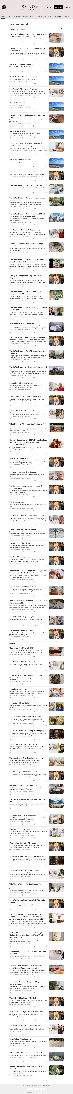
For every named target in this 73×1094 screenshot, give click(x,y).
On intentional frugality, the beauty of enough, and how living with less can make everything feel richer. (26, 590)
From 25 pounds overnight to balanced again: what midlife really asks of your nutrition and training (27, 818)
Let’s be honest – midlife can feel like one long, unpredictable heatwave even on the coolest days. (28, 940)
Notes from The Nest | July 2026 (21, 648)
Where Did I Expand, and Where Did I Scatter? (23, 67)
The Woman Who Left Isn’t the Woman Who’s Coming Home (27, 49)
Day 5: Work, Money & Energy (21, 64)
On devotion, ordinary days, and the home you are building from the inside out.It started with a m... (27, 860)
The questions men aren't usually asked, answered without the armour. (27, 475)
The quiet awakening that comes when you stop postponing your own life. (27, 120)
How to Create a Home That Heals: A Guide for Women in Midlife (28, 602)
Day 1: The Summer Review (20, 159)
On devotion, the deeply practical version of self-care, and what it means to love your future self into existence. (27, 846)
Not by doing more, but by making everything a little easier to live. (27, 505)
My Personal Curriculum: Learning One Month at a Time (28, 952)
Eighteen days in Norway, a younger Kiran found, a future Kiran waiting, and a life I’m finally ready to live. (27, 54)
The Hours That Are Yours (19, 829)
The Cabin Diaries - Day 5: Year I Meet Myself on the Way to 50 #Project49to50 (27, 215)
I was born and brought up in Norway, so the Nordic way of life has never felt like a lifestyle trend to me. (27, 805)
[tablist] (18, 29)
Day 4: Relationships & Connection (23, 77)
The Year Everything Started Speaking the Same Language (26, 487)
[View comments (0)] (22, 71)
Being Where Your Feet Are (20, 1039)
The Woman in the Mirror (19, 543)
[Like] (10, 71)
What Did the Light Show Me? (18, 162)
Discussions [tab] (23, 29)
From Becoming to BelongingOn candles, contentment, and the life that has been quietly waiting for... (27, 734)
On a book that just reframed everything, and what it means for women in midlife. (27, 1072)
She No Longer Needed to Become (23, 772)
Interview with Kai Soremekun (21, 323)
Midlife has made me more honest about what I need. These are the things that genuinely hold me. (27, 576)
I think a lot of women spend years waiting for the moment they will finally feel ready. (27, 429)
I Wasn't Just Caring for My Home (22, 843)
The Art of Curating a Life (19, 557)
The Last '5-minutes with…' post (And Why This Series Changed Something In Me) (27, 35)
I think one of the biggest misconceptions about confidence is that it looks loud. (28, 249)
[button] (3, 16)
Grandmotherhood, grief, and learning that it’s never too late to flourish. (28, 706)
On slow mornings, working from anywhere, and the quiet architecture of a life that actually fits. (27, 788)
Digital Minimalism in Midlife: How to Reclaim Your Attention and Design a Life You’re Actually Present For (28, 442)
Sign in (67, 7)
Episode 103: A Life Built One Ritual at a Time (27, 857)
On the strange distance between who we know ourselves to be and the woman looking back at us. (27, 546)
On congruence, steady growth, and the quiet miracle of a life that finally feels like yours (28, 491)
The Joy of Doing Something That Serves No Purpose (27, 276)
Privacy (35, 1085)
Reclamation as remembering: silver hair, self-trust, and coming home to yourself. (26, 620)
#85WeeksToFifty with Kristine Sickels (24, 1025)
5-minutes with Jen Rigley (19, 703)
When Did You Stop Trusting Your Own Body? (27, 1053)
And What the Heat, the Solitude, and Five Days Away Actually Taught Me (25, 1015)
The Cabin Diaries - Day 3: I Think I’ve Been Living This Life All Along (26, 292)
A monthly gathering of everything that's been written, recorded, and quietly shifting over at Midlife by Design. (26, 651)
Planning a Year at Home (19, 689)
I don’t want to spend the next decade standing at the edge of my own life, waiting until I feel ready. (28, 462)
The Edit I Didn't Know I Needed (22, 998)
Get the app (44, 1089)
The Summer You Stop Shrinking (22, 529)
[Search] (47, 7)
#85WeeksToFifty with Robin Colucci (24, 870)
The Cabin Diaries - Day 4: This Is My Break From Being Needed (26, 260)
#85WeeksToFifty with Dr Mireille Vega (25, 230)
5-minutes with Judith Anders (21, 383)
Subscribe (58, 7)
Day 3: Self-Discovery (17, 103)
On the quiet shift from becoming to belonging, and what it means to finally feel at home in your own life (27, 775)
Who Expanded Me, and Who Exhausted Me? (23, 79)
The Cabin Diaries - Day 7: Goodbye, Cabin (26, 185)
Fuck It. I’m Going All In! (19, 458)
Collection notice (46, 1085)
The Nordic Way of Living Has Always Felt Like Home (27, 800)
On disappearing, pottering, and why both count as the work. (28, 905)
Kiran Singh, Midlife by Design (24, 41)
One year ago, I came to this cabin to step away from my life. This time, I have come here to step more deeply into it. (28, 356)
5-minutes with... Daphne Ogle (21, 617)
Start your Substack (33, 1089)
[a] (56, 734)
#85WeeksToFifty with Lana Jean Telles (24, 662)
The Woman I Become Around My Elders (25, 172)
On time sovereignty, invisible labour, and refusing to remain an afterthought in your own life (28, 832)
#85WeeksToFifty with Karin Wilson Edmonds (27, 516)
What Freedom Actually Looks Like (23, 785)
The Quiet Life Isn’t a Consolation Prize (25, 717)
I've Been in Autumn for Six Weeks (22, 630)
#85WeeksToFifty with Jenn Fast (22, 410)
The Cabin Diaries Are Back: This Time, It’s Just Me (28, 368)
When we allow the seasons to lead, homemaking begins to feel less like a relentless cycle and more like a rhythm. (27, 692)
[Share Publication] (51, 7)
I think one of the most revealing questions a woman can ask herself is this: (28, 678)
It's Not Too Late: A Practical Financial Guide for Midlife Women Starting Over (27, 144)
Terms (39, 1085)
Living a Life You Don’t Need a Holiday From (27, 675)
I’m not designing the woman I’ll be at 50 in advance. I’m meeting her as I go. (26, 219)
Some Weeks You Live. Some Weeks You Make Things (27, 901)
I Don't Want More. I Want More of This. (25, 397)
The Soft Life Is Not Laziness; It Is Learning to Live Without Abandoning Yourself (27, 967)
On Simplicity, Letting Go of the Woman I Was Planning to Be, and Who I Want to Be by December (28, 1001)
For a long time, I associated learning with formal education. (27, 956)
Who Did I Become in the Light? (19, 105)
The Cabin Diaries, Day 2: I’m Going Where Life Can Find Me (28, 308)
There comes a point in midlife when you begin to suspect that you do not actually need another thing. (27, 987)
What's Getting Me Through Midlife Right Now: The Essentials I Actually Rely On (28, 571)
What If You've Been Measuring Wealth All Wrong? (26, 1067)
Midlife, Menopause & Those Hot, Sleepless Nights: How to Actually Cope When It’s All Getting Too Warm (26, 935)
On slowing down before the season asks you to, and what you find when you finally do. (27, 634)
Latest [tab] (12, 29)
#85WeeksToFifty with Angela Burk (23, 744)
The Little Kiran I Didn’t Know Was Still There (27, 337)
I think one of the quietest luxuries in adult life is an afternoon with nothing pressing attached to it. (25, 761)
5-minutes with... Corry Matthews (22, 815)
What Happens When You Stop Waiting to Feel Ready (27, 425)
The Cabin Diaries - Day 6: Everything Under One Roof (27, 199)
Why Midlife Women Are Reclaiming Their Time (26, 885)
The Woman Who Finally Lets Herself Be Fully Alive (27, 116)
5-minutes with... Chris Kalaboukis (23, 472)
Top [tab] (17, 29)
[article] (36, 38)
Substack (29, 1092)
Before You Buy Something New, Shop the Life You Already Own (27, 983)
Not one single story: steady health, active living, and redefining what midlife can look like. (25, 386)
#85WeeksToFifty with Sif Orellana (23, 89)
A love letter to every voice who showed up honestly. (25, 39)
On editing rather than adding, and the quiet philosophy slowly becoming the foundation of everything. (26, 560)
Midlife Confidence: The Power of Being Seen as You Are (27, 245)
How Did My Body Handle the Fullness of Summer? (25, 133)
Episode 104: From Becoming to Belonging (26, 731)
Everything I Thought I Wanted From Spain (26, 1012)
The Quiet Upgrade (17, 502)
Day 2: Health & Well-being (20, 131)
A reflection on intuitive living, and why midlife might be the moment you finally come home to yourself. (27, 1056)
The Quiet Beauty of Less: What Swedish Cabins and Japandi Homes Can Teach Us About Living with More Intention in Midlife (26, 916)
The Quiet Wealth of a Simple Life (23, 587)
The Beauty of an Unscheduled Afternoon (26, 758)
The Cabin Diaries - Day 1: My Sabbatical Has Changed (27, 352)
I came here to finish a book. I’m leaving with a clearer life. (27, 188)
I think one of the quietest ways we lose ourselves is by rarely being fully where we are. (28, 1042)
